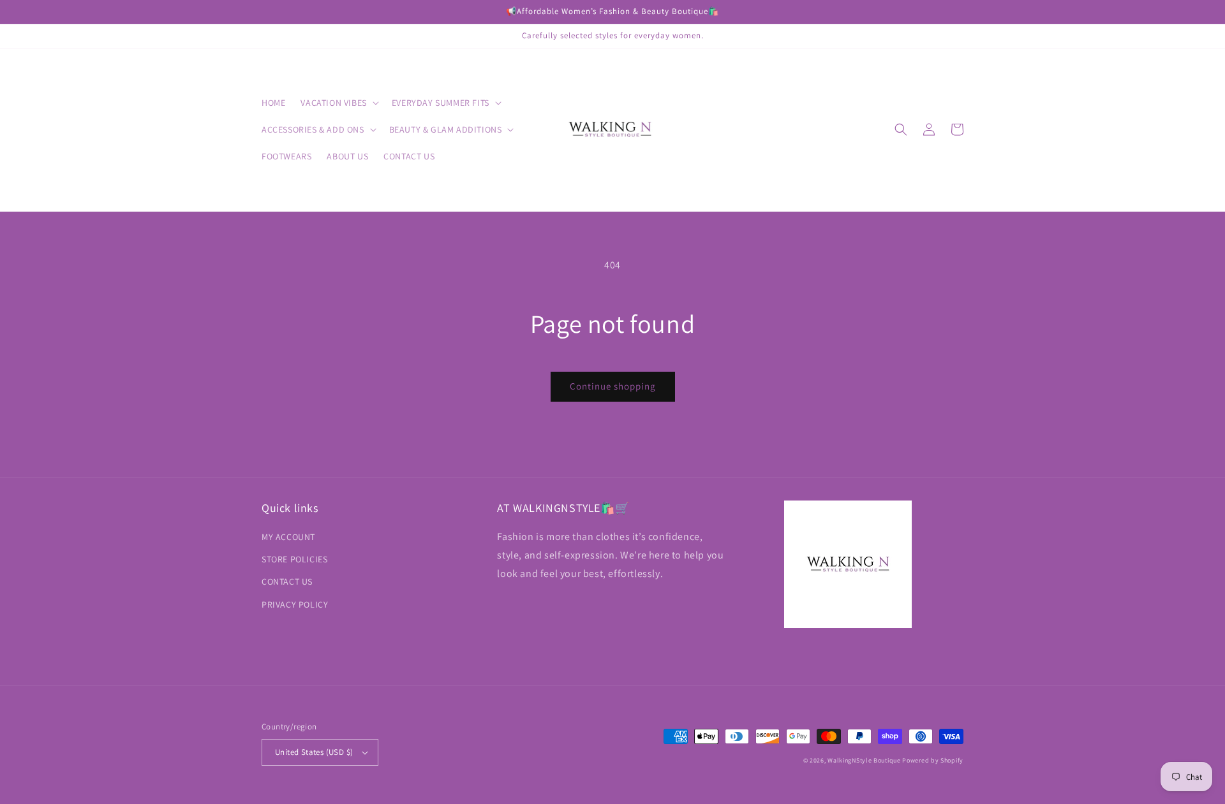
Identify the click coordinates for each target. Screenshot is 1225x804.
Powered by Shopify (932, 760)
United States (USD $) (314, 752)
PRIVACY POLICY (295, 604)
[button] (338, 102)
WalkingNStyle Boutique (864, 760)
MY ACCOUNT (288, 537)
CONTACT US (287, 581)
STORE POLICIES (294, 559)
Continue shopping (613, 386)
